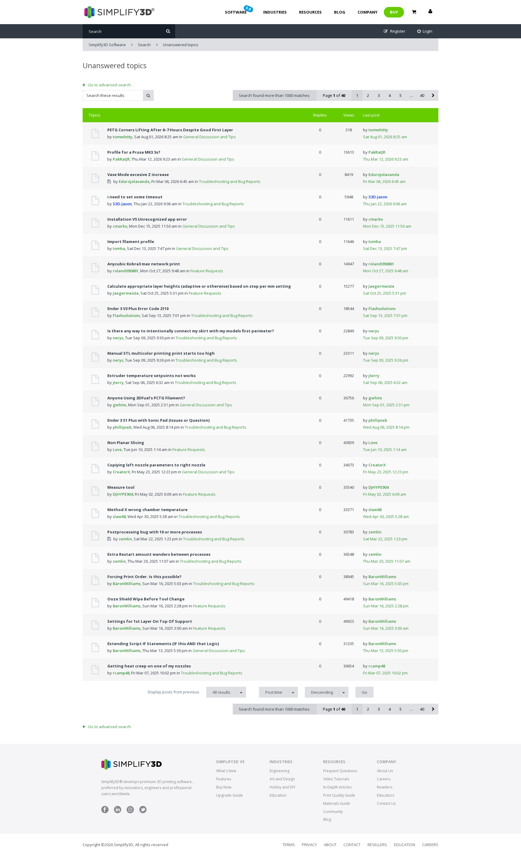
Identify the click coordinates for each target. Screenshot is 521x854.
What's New (226, 770)
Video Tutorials (336, 779)
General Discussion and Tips (209, 136)
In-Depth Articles (337, 787)
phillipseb (122, 427)
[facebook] (105, 811)
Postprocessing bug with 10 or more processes (154, 532)
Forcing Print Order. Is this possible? (144, 576)
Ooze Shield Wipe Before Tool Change (146, 599)
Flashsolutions (126, 315)
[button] (433, 95)
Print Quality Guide (339, 795)
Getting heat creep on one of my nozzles (149, 666)
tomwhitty (122, 136)
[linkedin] (117, 811)
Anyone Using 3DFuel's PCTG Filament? (146, 398)
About (330, 844)
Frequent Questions (340, 770)
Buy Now (223, 787)
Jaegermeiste (126, 293)
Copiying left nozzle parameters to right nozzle (156, 465)
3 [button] (379, 95)
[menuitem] (425, 31)
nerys (118, 338)
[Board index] (119, 12)
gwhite (119, 405)
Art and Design (282, 779)
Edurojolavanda (134, 181)
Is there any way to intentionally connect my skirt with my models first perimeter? (190, 331)
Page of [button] (334, 95)
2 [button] (368, 95)
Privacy (309, 844)
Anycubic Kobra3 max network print (143, 264)
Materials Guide (336, 803)
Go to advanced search (109, 85)
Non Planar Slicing (125, 442)
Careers (383, 779)
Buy (394, 12)
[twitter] (143, 811)
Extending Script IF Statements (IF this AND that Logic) (163, 643)
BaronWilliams (127, 583)
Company (367, 12)
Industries (275, 12)
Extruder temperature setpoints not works (151, 375)
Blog (339, 12)
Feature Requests (207, 270)
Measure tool (120, 487)
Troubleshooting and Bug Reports (229, 181)
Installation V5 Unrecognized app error (147, 219)
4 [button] (390, 95)
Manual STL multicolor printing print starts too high (161, 353)
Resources (310, 12)
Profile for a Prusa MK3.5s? (133, 152)
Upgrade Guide (229, 795)
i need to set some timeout (135, 197)
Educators (385, 795)
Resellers (384, 787)
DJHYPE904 (123, 494)
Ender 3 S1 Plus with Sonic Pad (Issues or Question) (158, 420)
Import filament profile (130, 241)
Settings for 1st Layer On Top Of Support (149, 621)
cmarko (120, 226)
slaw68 (119, 516)
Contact (352, 844)
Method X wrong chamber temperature (147, 509)
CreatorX (121, 472)
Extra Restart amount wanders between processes (158, 554)
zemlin (125, 539)
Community (333, 811)
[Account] (430, 12)
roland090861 (125, 270)
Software (238, 10)
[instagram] (130, 811)
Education (278, 795)
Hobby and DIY (282, 787)
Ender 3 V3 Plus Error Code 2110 (138, 308)
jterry (118, 382)
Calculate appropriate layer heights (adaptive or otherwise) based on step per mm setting (199, 286)
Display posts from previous (189, 692)
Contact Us (386, 803)
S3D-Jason (122, 203)
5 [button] (400, 95)
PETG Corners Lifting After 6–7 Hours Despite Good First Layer (170, 130)
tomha (119, 248)
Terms (289, 844)
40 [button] (422, 95)
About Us (385, 770)
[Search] (168, 31)
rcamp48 (121, 673)
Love (117, 449)
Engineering (279, 770)
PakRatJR (121, 159)
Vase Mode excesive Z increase (138, 174)
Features (223, 779)
